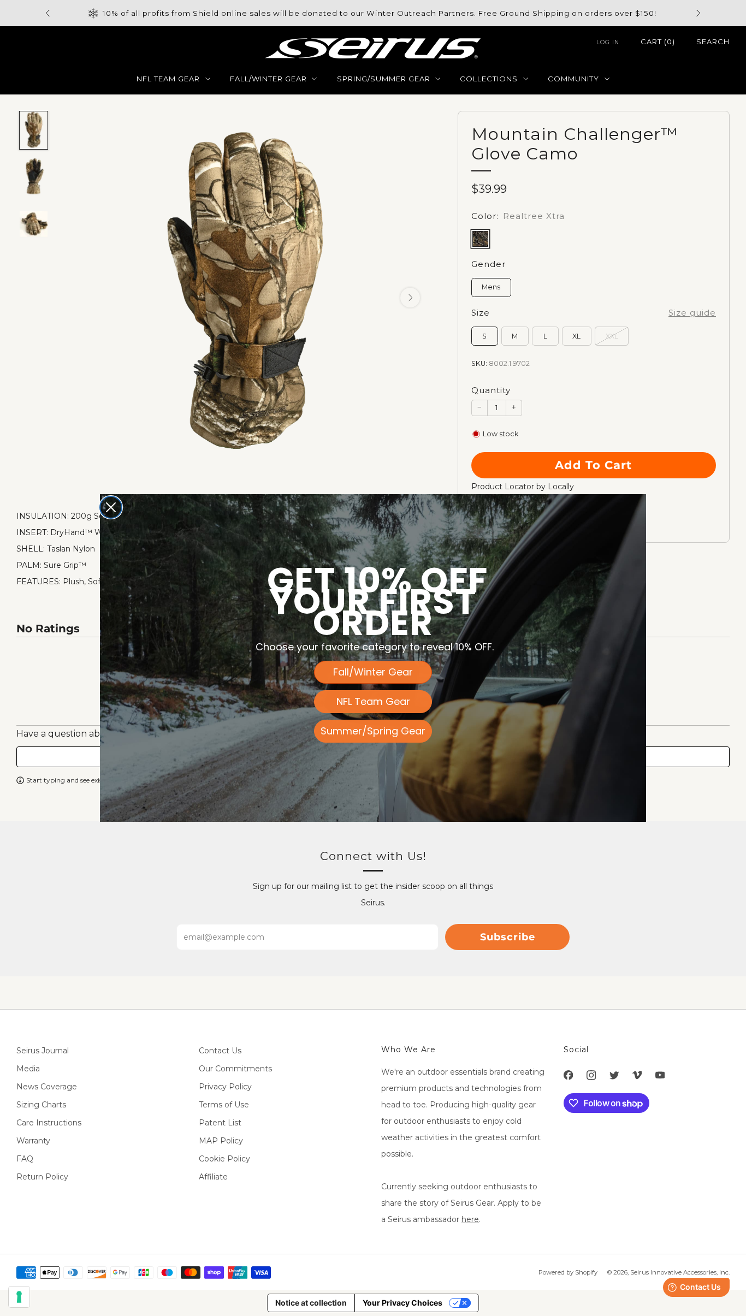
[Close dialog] (111, 507)
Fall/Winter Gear (373, 672)
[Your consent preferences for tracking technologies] (19, 1297)
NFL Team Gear (373, 701)
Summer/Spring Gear (373, 731)
